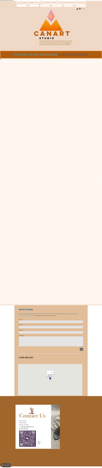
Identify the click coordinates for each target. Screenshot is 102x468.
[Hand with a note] (31, 411)
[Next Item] (98, 181)
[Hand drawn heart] (39, 442)
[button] (32, 2)
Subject (21, 330)
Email (20, 324)
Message (21, 335)
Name (20, 319)
